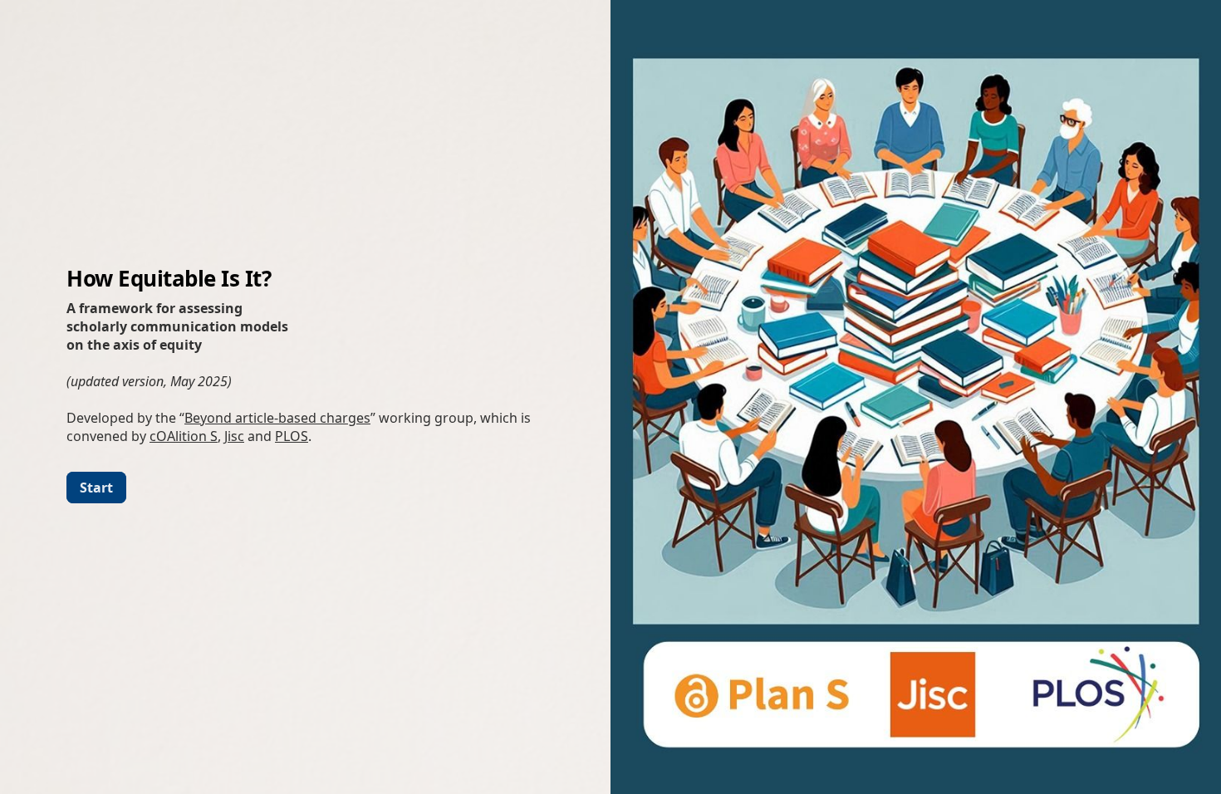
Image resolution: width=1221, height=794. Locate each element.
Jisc (234, 436)
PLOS (291, 436)
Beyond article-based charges (277, 418)
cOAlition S (184, 436)
